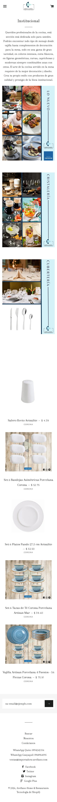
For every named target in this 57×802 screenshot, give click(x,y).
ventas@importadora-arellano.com (28, 759)
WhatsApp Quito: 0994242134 (28, 750)
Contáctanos (28, 743)
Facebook (30, 766)
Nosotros (29, 738)
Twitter (30, 771)
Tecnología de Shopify (28, 792)
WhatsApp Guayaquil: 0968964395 (29, 754)
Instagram (30, 776)
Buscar (28, 733)
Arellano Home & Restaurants (33, 788)
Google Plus (30, 780)
